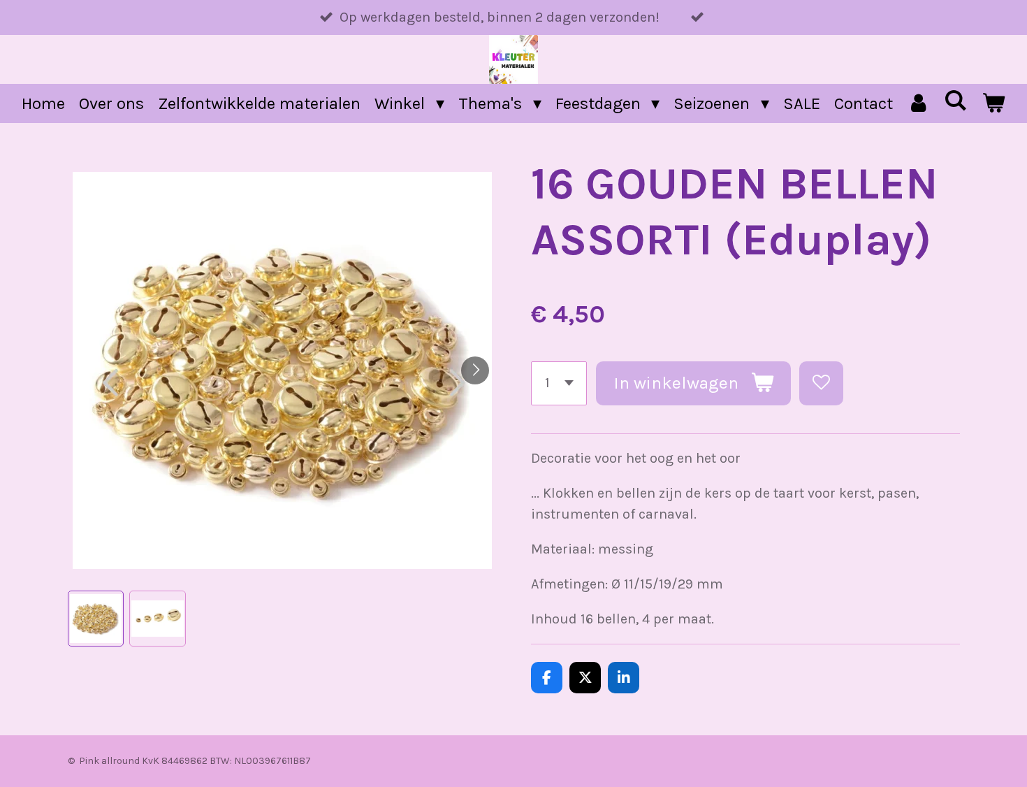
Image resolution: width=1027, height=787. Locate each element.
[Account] (919, 103)
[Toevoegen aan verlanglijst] (821, 383)
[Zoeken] (956, 100)
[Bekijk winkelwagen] (993, 103)
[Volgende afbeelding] (475, 370)
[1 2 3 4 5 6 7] (559, 383)
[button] (96, 619)
